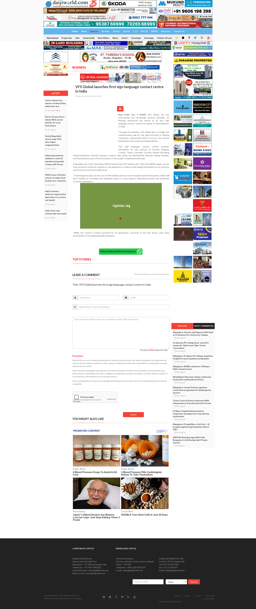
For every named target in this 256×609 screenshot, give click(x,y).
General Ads (89, 38)
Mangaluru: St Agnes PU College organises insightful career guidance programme (193, 357)
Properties (67, 38)
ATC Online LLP (175, 601)
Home (177, 596)
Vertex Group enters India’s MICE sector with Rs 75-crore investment (55, 121)
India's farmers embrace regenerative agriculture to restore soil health (55, 195)
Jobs (77, 38)
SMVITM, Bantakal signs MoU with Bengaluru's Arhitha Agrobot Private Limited (190, 440)
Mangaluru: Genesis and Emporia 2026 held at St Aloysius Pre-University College (193, 333)
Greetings (136, 38)
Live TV (144, 31)
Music (115, 38)
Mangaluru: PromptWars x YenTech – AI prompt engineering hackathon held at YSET (191, 427)
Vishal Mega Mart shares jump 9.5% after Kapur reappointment (53, 140)
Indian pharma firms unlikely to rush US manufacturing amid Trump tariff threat (54, 160)
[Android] (176, 38)
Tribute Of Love (164, 38)
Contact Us (179, 31)
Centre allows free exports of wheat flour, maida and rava (55, 103)
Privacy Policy (209, 599)
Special (126, 31)
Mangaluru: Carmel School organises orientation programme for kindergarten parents (192, 390)
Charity (116, 31)
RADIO (154, 31)
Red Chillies (103, 38)
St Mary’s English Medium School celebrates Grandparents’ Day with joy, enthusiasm (191, 414)
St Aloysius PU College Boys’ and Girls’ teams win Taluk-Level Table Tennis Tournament (191, 345)
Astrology (149, 38)
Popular (182, 326)
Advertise (165, 31)
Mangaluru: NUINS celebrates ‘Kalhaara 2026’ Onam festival (191, 367)
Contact (198, 596)
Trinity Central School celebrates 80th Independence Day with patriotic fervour (192, 401)
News (84, 31)
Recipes (105, 31)
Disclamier (210, 596)
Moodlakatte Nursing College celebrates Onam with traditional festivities (192, 378)
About (187, 596)
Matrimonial (52, 38)
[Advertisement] (95, 132)
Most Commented (203, 326)
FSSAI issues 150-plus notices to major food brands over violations (55, 178)
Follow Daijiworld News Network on (118, 251)
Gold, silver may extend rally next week (55, 212)
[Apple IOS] (182, 38)
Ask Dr (125, 38)
